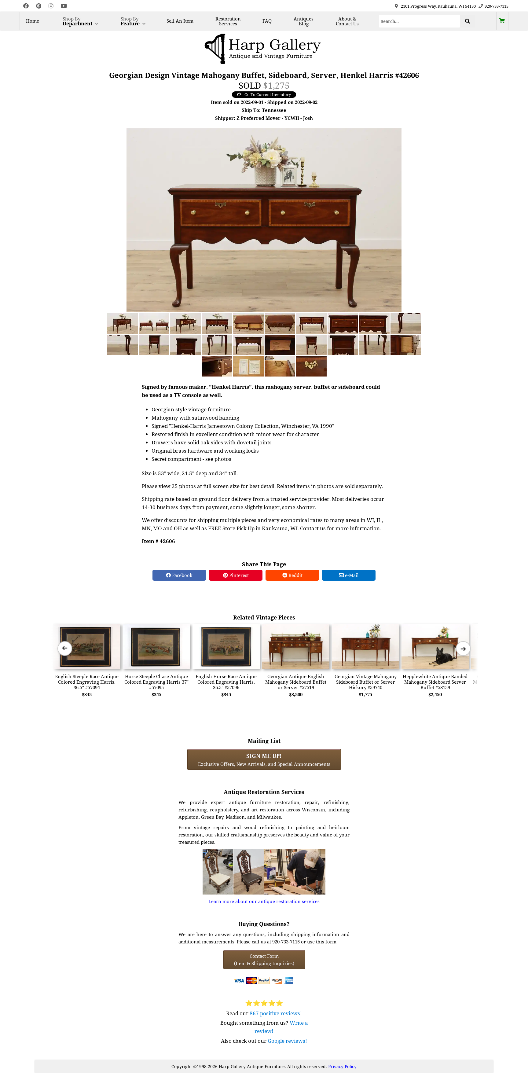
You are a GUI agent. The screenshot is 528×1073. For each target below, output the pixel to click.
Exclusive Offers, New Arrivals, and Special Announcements (264, 759)
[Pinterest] (38, 6)
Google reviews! (287, 1040)
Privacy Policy (342, 1066)
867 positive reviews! (276, 1013)
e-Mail (351, 575)
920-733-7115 (496, 6)
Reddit (294, 575)
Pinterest (238, 575)
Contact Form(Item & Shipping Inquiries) (264, 959)
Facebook (182, 575)
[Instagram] (51, 6)
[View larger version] (264, 219)
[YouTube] (64, 6)
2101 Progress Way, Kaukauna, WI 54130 (438, 6)
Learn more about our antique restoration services (264, 901)
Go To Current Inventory (267, 94)
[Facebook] (26, 6)
